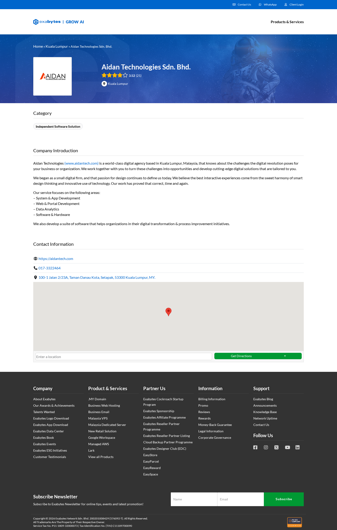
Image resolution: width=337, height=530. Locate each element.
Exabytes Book (43, 437)
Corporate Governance (214, 437)
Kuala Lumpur (57, 46)
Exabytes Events (44, 444)
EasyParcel (151, 461)
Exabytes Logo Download (51, 418)
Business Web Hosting (104, 405)
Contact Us (261, 425)
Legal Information (211, 431)
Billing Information (211, 399)
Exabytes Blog (263, 399)
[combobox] (123, 356)
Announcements (265, 405)
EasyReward (152, 468)
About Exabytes (44, 399)
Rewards (204, 418)
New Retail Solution (102, 431)
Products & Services (287, 21)
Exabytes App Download (50, 425)
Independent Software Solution (58, 126)
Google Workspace (101, 437)
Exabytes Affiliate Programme (164, 417)
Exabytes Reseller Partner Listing (166, 436)
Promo (203, 405)
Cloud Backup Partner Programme (168, 442)
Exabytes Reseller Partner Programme (161, 426)
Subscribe (284, 499)
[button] (168, 312)
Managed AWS (98, 444)
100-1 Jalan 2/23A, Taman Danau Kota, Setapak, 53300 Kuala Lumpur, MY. (97, 277)
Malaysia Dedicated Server (107, 425)
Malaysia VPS (98, 418)
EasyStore (150, 455)
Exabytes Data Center (48, 431)
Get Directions (241, 356)
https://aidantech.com (56, 258)
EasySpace (150, 474)
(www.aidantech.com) (81, 163)
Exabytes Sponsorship (158, 411)
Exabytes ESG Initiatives (50, 450)
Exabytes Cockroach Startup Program (163, 401)
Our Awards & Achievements (54, 405)
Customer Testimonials (49, 457)
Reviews (204, 412)
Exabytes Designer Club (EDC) (164, 448)
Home (38, 46)
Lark (91, 450)
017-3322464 (50, 268)
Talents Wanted (44, 412)
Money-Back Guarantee (215, 425)
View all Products (100, 457)
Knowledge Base (265, 412)
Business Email (98, 412)
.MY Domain (97, 399)
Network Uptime (265, 418)
